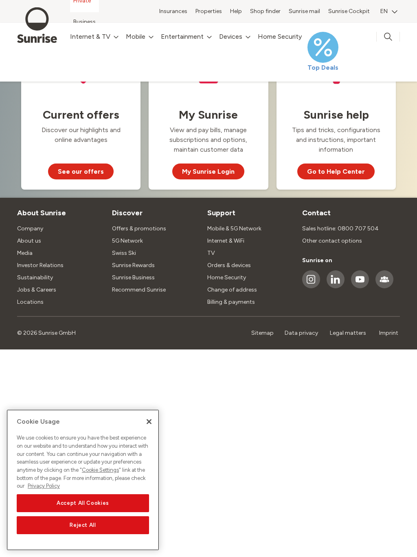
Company (30, 228)
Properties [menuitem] (208, 11)
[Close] (149, 422)
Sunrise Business (133, 277)
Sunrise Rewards (133, 265)
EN (384, 11)
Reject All (83, 525)
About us (29, 240)
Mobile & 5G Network (234, 228)
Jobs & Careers (36, 289)
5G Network (127, 240)
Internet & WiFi (225, 240)
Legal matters (348, 332)
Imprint (388, 332)
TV (211, 253)
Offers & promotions (139, 228)
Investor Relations (40, 265)
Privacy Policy (44, 486)
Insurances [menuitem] (173, 11)
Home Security (226, 277)
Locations (30, 301)
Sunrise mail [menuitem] (304, 11)
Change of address (232, 289)
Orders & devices (229, 265)
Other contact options (332, 240)
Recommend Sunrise (139, 289)
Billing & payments (231, 301)
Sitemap (262, 332)
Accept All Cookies (83, 503)
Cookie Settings (100, 470)
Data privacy (301, 332)
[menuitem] (389, 12)
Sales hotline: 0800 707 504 (340, 228)
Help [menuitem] (236, 11)
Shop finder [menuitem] (265, 11)
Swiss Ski (124, 253)
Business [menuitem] (84, 21)
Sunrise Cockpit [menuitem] (349, 11)
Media (25, 253)
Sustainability (35, 277)
